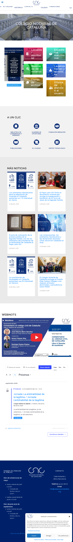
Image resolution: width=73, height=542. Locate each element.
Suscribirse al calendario (57, 434)
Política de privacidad (50, 539)
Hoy (15, 374)
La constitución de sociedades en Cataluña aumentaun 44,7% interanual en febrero (21, 280)
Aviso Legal (60, 539)
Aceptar (34, 536)
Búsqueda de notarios (36, 69)
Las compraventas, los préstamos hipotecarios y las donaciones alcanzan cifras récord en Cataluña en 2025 (52, 238)
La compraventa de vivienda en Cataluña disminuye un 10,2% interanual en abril (14, 65)
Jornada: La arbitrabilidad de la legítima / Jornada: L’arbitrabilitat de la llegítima (29, 397)
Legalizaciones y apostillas (59, 70)
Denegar (48, 536)
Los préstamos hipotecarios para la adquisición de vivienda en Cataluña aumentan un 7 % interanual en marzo (21, 196)
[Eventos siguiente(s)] (10, 375)
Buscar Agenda (45, 367)
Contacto (28, 6)
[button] (69, 516)
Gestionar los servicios (34, 530)
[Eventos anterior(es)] (7, 375)
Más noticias (13, 85)
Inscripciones (18, 418)
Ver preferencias (63, 536)
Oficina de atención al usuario (59, 88)
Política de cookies (39, 539)
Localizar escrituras (36, 53)
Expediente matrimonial (59, 53)
